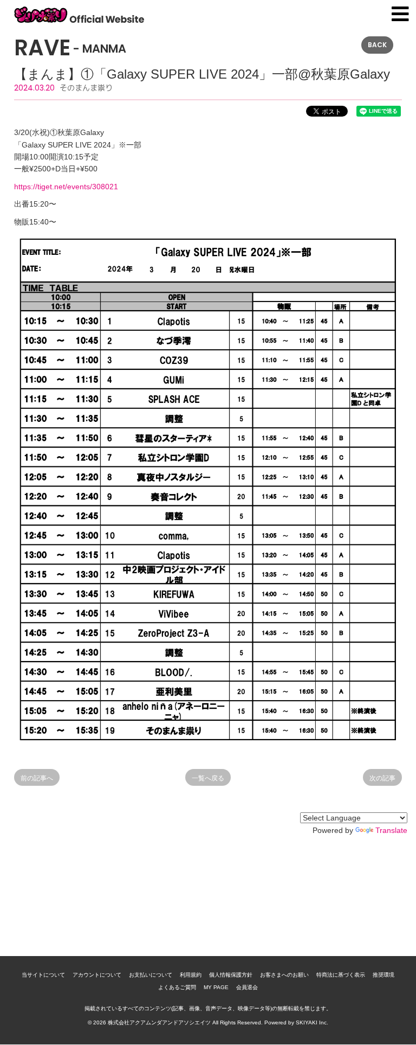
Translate (391, 830)
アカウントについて (97, 975)
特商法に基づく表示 (340, 975)
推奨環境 (383, 975)
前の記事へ (37, 778)
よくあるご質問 (177, 987)
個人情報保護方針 (230, 975)
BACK (377, 44)
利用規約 (191, 975)
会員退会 (247, 987)
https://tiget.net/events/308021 (66, 186)
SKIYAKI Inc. (312, 1022)
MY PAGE (216, 987)
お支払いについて (150, 975)
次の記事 (382, 778)
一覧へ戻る (208, 778)
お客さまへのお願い (284, 975)
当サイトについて (43, 975)
